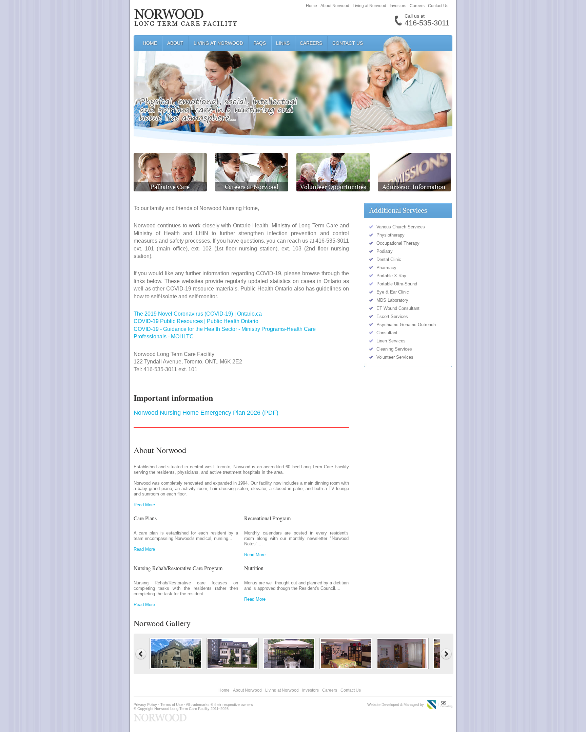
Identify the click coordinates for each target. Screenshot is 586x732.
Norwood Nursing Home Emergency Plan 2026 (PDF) (206, 412)
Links (283, 43)
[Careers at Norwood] (248, 189)
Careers (417, 5)
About (175, 43)
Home (311, 5)
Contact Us (438, 5)
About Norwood (334, 5)
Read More (144, 504)
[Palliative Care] (170, 189)
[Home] (186, 22)
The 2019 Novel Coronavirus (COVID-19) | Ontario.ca (198, 314)
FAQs (259, 43)
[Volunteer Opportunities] (330, 189)
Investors (398, 5)
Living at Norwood (369, 5)
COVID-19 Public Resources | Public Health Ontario (196, 321)
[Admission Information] (411, 189)
